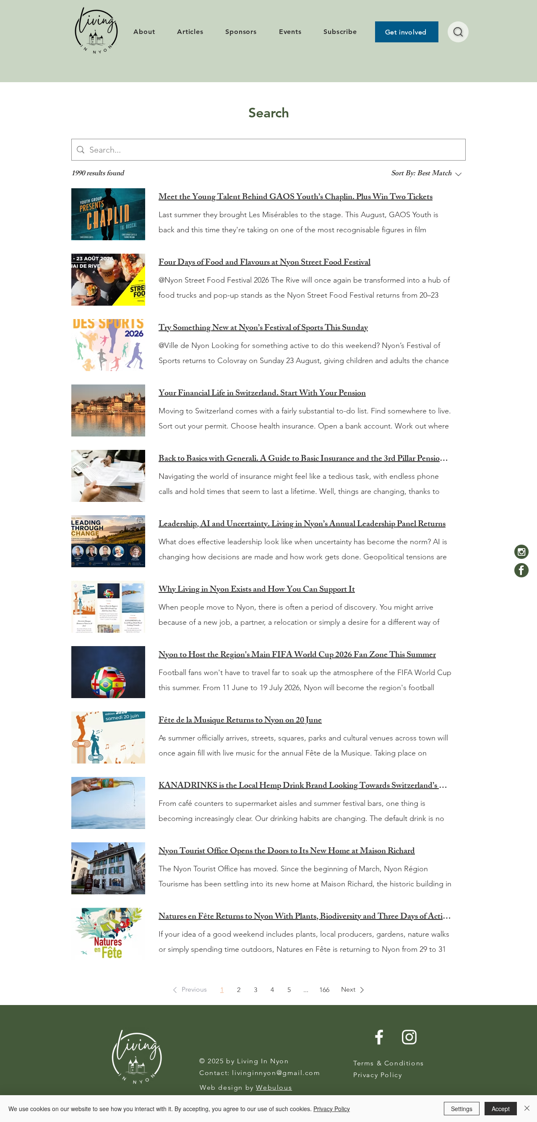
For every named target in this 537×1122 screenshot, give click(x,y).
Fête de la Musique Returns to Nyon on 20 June (240, 721)
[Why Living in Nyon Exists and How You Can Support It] (108, 607)
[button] (188, 990)
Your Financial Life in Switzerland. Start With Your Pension (262, 394)
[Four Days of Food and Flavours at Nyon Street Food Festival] (108, 280)
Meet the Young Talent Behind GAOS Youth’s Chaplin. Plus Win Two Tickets (296, 198)
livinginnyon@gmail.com (276, 1073)
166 (324, 990)
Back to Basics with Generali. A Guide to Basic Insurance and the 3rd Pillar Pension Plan (305, 459)
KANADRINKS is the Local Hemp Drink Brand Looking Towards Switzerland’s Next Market (305, 786)
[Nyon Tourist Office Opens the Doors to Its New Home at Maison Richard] (108, 868)
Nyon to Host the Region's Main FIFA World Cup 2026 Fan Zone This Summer (297, 656)
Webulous (274, 1087)
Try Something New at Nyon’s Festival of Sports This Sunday (263, 329)
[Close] (527, 1108)
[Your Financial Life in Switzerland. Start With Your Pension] (108, 410)
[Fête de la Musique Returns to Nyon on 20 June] (108, 738)
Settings (461, 1108)
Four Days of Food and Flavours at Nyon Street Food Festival (264, 263)
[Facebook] (521, 570)
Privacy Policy (331, 1108)
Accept (501, 1108)
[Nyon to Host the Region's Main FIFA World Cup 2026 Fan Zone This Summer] (108, 672)
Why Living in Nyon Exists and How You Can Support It (257, 590)
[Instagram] (521, 552)
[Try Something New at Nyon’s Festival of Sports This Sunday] (108, 345)
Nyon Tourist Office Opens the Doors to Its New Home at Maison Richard (287, 852)
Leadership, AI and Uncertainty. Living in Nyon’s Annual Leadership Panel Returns (302, 525)
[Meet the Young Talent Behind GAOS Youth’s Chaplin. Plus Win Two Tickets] (108, 214)
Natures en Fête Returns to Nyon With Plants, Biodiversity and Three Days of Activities (305, 917)
